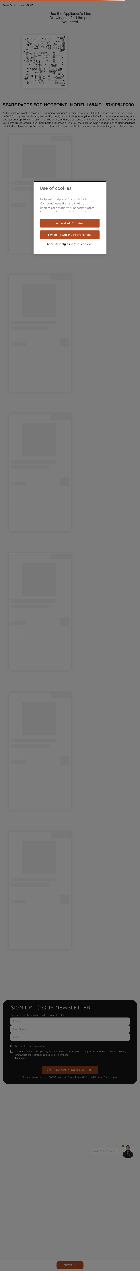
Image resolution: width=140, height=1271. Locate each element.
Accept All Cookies (69, 223)
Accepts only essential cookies (70, 244)
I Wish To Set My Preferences (69, 234)
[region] (70, 217)
